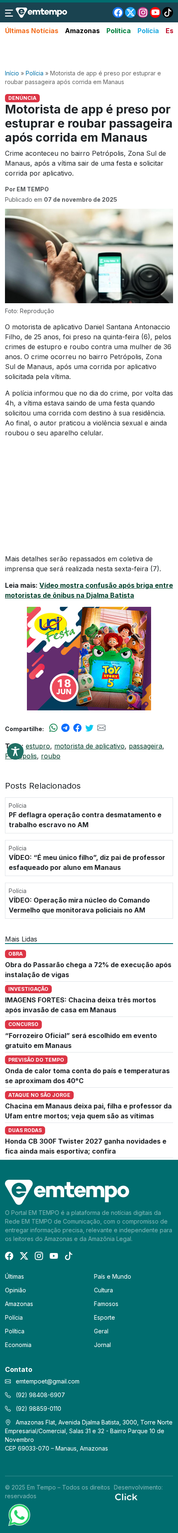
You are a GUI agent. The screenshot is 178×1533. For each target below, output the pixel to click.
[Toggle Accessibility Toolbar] (15, 751)
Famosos (106, 1303)
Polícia (148, 31)
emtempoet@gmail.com (47, 1381)
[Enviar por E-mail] (101, 728)
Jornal (102, 1344)
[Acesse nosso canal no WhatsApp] (18, 1514)
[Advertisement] (89, 52)
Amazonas (82, 31)
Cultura (103, 1290)
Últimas (14, 1276)
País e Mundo (112, 1276)
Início (12, 73)
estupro (38, 746)
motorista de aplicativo (89, 746)
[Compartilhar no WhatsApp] (53, 728)
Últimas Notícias (31, 31)
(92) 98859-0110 (37, 1408)
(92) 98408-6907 (39, 1394)
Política (118, 31)
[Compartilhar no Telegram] (65, 728)
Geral (101, 1331)
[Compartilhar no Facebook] (77, 728)
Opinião (15, 1290)
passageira (145, 746)
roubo (50, 756)
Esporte (104, 1317)
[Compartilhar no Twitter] (89, 728)
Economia (18, 1344)
